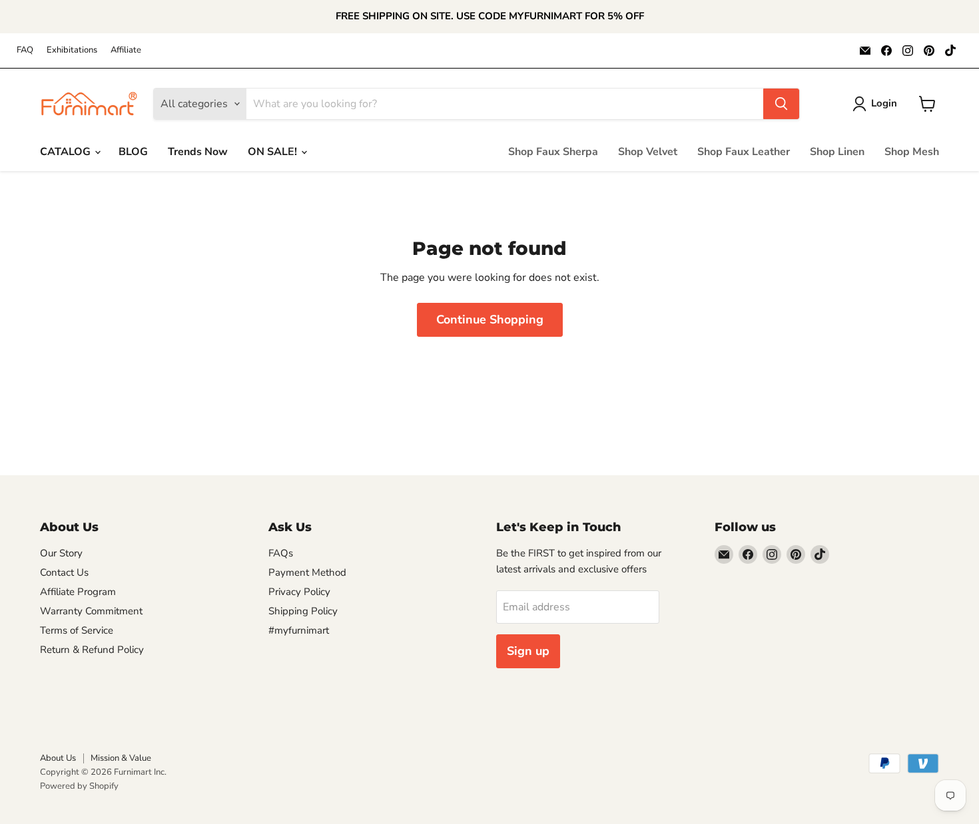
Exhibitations (72, 50)
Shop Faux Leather (743, 151)
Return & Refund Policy (92, 649)
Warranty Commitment (91, 611)
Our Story (61, 553)
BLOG (133, 151)
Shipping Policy (303, 611)
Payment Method (307, 572)
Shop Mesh (911, 151)
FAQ (25, 50)
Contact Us (64, 572)
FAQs (280, 553)
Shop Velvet (647, 151)
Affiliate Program (78, 591)
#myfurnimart (298, 630)
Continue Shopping (489, 319)
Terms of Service (76, 630)
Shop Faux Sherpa (553, 151)
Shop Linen (837, 151)
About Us (58, 758)
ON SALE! (274, 151)
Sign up (528, 651)
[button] (877, 104)
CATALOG (66, 151)
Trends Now (198, 151)
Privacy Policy (299, 591)
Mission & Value (121, 758)
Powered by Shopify (79, 786)
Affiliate (126, 50)
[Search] (781, 104)
